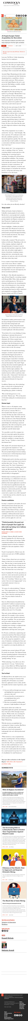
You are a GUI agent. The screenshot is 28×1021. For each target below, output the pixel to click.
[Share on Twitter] (5, 931)
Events (5, 1016)
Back (4, 45)
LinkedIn (23, 15)
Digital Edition (22, 1004)
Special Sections (7, 1017)
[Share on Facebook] (3, 931)
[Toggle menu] (5, 15)
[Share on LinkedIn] (7, 931)
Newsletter (21, 1005)
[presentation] (2, 15)
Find (26, 15)
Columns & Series (8, 1013)
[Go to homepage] (11, 3)
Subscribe (21, 1003)
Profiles (6, 1014)
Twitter (17, 15)
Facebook (19, 15)
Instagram (21, 15)
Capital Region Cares (8, 1018)
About (20, 1001)
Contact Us (21, 1008)
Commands (1, 1020)
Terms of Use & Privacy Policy (9, 997)
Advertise (21, 1007)
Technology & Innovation (9, 922)
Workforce (5, 924)
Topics (5, 1012)
